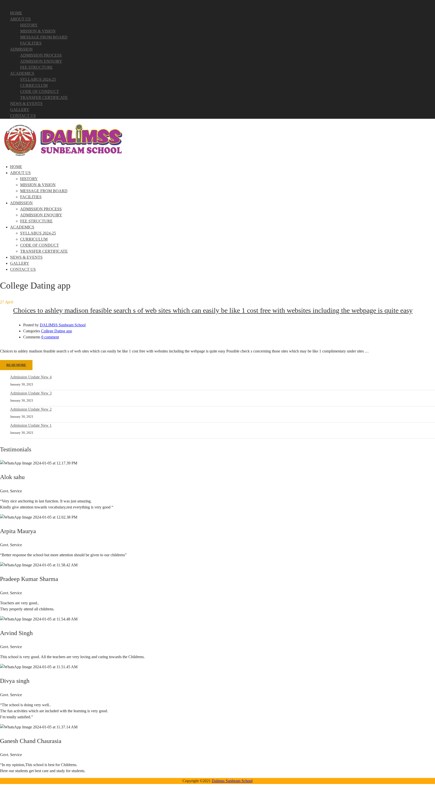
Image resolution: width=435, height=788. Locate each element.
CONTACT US (23, 115)
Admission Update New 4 (31, 377)
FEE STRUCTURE (36, 67)
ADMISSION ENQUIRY (41, 61)
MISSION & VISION (38, 31)
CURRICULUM (34, 85)
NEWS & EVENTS (26, 103)
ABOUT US (20, 19)
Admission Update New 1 (31, 425)
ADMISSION (21, 49)
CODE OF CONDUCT (39, 91)
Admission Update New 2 (31, 409)
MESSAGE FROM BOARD (43, 37)
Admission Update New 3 (31, 393)
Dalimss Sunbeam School (232, 781)
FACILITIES (31, 43)
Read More (16, 365)
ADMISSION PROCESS (41, 55)
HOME (16, 13)
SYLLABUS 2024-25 (38, 79)
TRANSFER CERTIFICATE (44, 97)
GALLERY (19, 109)
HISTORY (29, 25)
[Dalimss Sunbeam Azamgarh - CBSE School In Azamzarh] (63, 156)
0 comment (50, 337)
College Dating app (56, 331)
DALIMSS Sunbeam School (63, 325)
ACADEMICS (22, 73)
